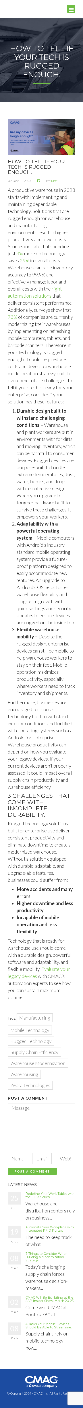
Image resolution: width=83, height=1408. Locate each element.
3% (19, 253)
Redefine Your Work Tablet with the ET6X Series (50, 1195)
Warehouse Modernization (38, 1063)
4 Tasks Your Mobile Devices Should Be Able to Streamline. (48, 1325)
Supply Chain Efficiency (34, 1052)
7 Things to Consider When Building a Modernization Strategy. (46, 1257)
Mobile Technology (29, 1030)
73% (12, 317)
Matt (54, 181)
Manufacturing (34, 1018)
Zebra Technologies (30, 1085)
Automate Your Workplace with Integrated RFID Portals (49, 1229)
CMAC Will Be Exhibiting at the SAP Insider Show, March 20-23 (49, 1299)
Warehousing (24, 1074)
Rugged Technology (31, 1041)
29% (24, 260)
